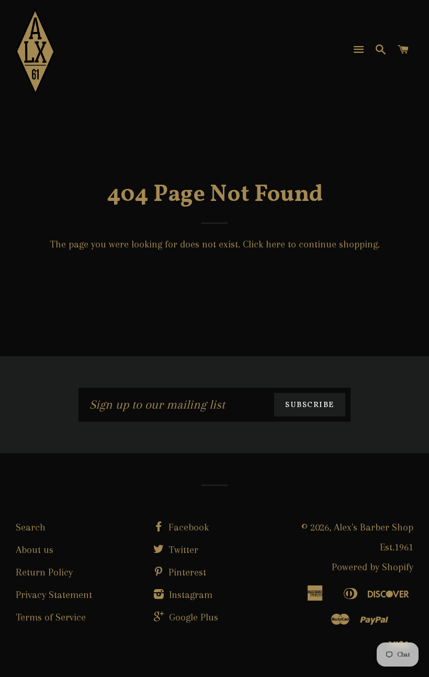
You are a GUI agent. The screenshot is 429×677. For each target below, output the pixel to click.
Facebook (187, 527)
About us (34, 550)
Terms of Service (51, 617)
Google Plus (192, 617)
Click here (264, 244)
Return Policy (44, 572)
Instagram (189, 595)
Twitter (182, 550)
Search (31, 527)
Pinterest (186, 572)
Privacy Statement (54, 595)
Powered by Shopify (372, 567)
